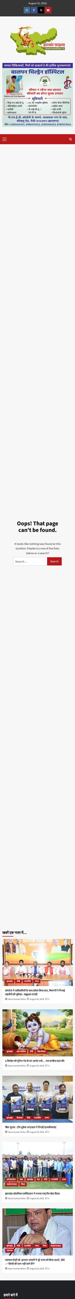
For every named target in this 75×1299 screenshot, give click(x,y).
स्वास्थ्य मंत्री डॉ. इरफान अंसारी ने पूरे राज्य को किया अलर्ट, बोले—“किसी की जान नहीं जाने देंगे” (35, 1262)
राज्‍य (37, 981)
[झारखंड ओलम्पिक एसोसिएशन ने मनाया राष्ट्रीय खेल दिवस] (37, 1165)
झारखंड (10, 981)
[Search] (70, 139)
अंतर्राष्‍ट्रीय (11, 1179)
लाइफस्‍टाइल (12, 1184)
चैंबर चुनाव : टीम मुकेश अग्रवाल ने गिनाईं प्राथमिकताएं (30, 1127)
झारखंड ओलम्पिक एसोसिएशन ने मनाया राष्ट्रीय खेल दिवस (32, 1194)
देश (38, 1179)
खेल (21, 1179)
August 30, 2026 (37, 999)
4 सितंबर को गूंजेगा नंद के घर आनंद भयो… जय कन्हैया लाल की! (35, 1061)
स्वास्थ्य (10, 1250)
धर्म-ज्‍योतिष (21, 1051)
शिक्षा (23, 1184)
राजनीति (27, 981)
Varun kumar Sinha (16, 999)
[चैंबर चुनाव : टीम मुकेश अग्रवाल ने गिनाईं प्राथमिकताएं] (37, 1099)
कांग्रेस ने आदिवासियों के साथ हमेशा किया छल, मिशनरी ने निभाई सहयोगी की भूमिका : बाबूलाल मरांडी (35, 992)
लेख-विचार (41, 1051)
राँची (18, 981)
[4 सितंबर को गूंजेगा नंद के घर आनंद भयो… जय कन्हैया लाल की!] (37, 1032)
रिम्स (44, 1245)
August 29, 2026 (37, 1132)
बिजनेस (20, 1117)
